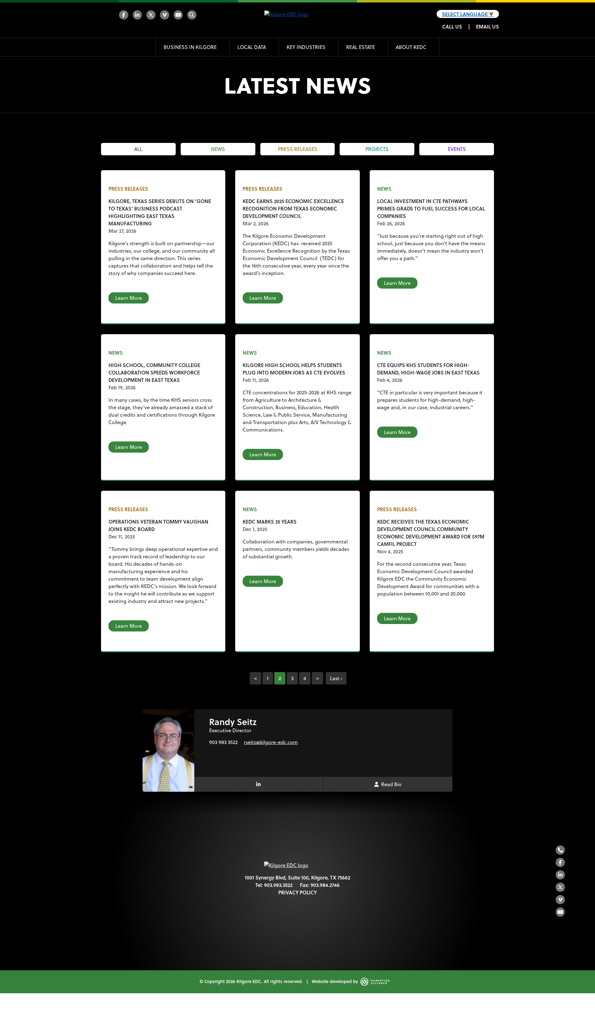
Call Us (452, 26)
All (138, 149)
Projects (377, 149)
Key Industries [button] (307, 47)
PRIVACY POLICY (297, 892)
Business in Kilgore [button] (191, 47)
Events (457, 149)
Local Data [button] (252, 47)
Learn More (128, 297)
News (218, 149)
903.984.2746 (325, 884)
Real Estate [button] (361, 47)
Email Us (487, 26)
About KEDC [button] (412, 47)
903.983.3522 (278, 884)
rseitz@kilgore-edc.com (271, 742)
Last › (336, 678)
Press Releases (297, 149)
